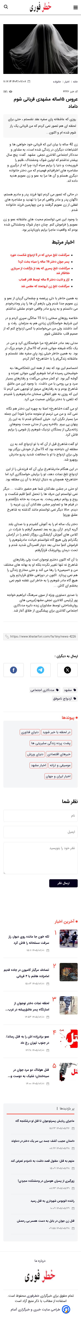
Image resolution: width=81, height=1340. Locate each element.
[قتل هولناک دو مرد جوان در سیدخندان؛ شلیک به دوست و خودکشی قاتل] (69, 1072)
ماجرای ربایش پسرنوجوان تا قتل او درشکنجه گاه (44, 1121)
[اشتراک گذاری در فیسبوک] (13, 670)
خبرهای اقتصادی (58, 754)
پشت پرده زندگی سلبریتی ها (50, 743)
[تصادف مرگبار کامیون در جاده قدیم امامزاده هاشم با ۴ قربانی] (69, 972)
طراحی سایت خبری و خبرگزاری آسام (35, 1309)
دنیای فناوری (30, 732)
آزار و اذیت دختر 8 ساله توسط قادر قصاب (44, 279)
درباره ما (40, 1260)
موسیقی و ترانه (60, 765)
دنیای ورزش (35, 754)
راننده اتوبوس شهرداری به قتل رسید (52, 1201)
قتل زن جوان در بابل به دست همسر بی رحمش (45, 1221)
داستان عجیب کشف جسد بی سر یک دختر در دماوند (42, 1141)
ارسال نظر (63, 883)
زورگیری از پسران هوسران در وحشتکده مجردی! (46, 1181)
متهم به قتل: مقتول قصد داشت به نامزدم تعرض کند (42, 1161)
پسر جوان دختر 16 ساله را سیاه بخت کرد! (43, 261)
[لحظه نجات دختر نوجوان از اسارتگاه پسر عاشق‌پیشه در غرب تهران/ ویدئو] (69, 1005)
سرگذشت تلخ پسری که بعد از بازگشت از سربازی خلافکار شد (40, 271)
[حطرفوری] (40, 7)
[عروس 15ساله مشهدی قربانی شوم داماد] (40, 49)
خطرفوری (32, 1295)
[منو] (76, 7)
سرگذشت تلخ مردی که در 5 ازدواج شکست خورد (39, 255)
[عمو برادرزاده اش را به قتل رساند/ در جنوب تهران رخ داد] (69, 1039)
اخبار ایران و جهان (58, 776)
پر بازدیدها (67, 1108)
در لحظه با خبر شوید (56, 732)
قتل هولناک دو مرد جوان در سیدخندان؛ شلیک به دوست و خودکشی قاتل (30, 1076)
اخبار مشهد (38, 765)
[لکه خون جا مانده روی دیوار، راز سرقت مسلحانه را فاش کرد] (69, 939)
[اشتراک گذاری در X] (67, 670)
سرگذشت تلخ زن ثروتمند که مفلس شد (45, 286)
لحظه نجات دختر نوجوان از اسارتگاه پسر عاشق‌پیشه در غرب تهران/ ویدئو (28, 1009)
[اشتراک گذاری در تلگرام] (40, 670)
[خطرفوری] (40, 1276)
